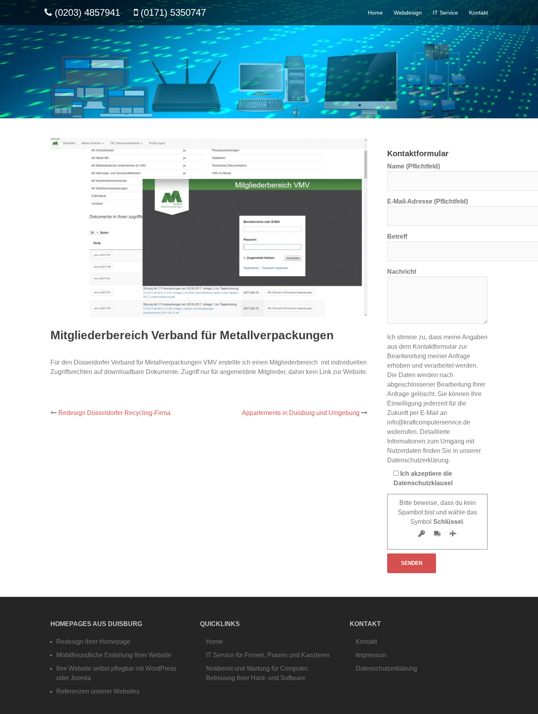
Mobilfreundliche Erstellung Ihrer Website (113, 655)
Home (375, 12)
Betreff (397, 236)
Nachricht (401, 271)
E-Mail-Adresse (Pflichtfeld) (427, 201)
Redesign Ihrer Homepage (93, 641)
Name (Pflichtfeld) (413, 166)
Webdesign (408, 12)
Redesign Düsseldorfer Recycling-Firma (114, 412)
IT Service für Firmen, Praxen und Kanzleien (268, 655)
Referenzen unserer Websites (97, 691)
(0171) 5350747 (173, 12)
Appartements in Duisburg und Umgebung (301, 412)
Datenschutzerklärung (386, 668)
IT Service (445, 12)
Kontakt (478, 12)
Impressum (371, 655)
